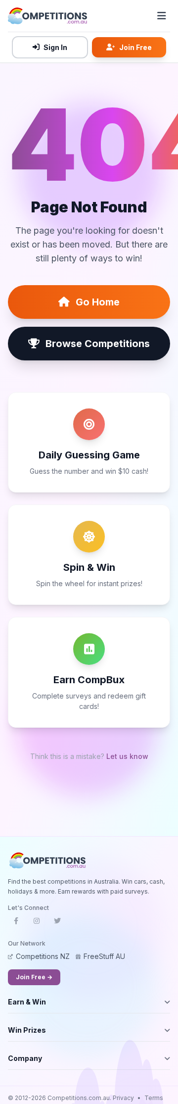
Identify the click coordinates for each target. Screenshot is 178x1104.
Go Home (98, 302)
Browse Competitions (97, 344)
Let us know (127, 756)
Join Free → (34, 977)
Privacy (123, 1098)
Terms (153, 1098)
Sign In (55, 47)
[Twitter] (57, 924)
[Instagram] (36, 924)
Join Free (135, 47)
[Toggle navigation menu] (161, 16)
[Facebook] (16, 924)
